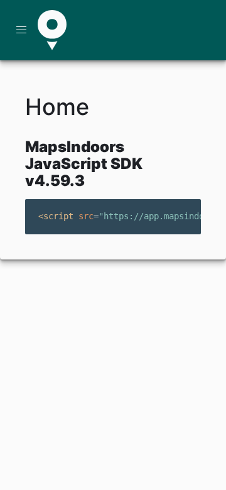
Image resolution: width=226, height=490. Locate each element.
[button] (21, 30)
